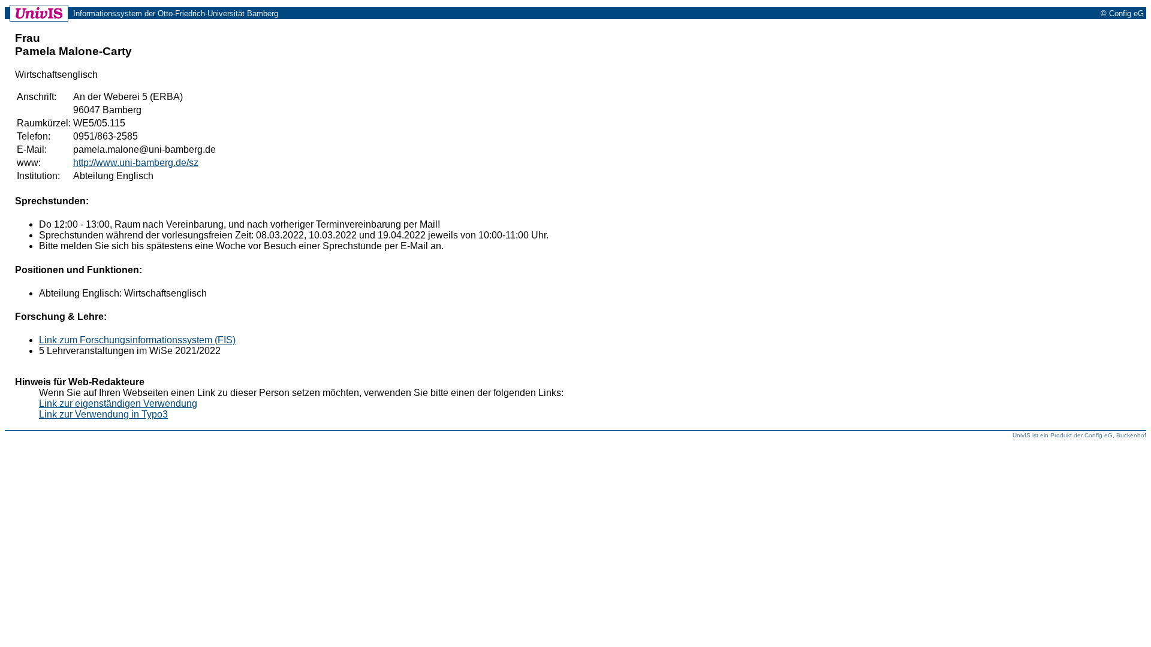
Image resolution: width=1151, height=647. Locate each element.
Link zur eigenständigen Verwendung (118, 403)
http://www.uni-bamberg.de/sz (135, 163)
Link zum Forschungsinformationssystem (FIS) (137, 340)
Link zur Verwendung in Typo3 (103, 414)
